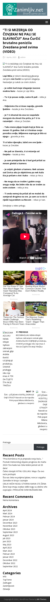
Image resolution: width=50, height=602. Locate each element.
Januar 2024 (8, 519)
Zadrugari (7, 582)
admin (23, 57)
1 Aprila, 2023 (10, 57)
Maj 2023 (7, 544)
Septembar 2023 (10, 532)
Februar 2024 (9, 516)
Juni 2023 (7, 541)
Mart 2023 (7, 550)
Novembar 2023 (10, 525)
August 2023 (8, 535)
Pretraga (7, 442)
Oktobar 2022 (9, 563)
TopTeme (7, 579)
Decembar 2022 (10, 560)
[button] (46, 22)
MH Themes (41, 599)
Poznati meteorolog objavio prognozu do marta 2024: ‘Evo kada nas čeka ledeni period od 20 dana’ (24, 465)
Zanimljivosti (8, 585)
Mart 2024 (7, 513)
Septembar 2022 (10, 566)
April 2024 (7, 510)
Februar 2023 (9, 554)
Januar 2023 (8, 557)
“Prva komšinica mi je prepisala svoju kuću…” (23, 458)
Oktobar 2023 (9, 529)
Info (4, 576)
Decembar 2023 (10, 522)
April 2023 (7, 547)
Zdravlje (6, 589)
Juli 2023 (6, 538)
